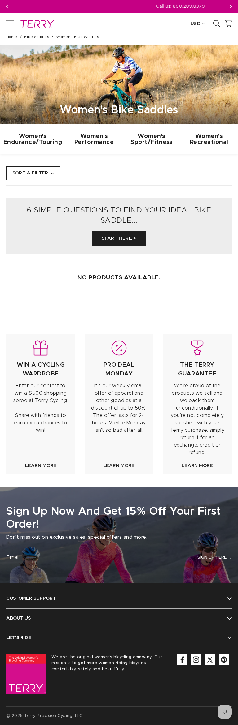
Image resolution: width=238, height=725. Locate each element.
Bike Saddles (36, 37)
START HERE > (119, 238)
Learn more (40, 465)
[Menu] (10, 23)
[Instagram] (196, 659)
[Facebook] (182, 659)
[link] (40, 404)
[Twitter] (210, 659)
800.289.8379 (127, 6)
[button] (231, 6)
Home (11, 37)
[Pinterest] (223, 659)
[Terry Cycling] (36, 23)
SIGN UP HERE (212, 557)
